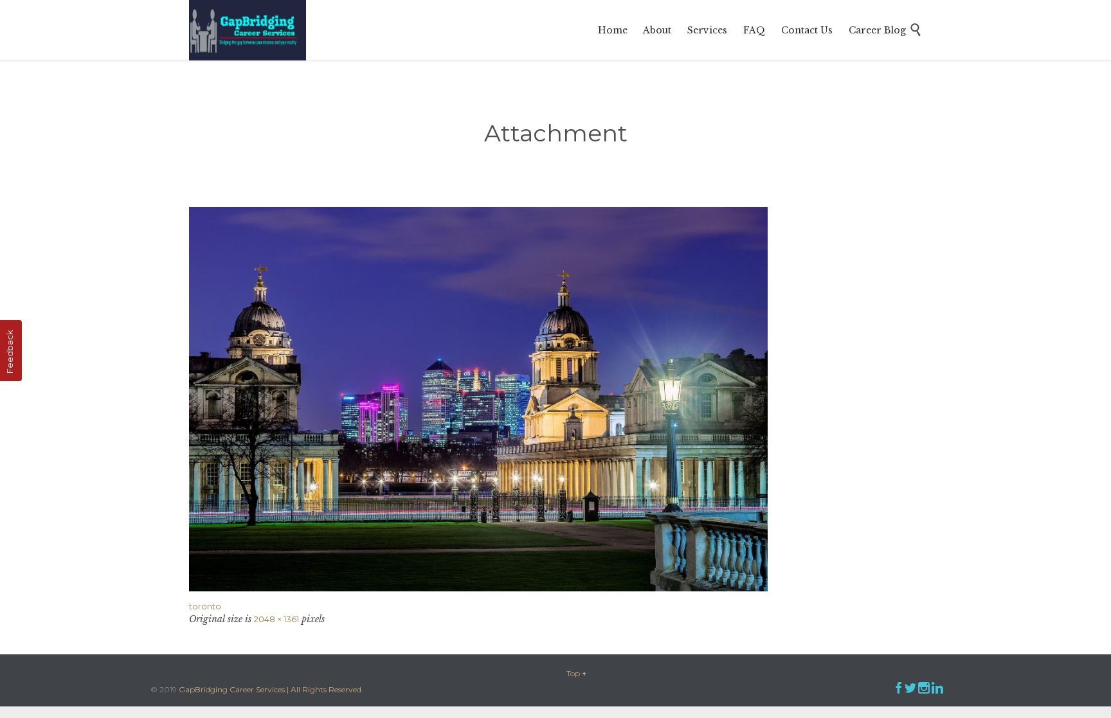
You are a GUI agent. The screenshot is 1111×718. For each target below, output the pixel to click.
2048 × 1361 (276, 619)
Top (573, 673)
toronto (205, 606)
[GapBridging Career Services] (247, 30)
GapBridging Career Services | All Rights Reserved (270, 689)
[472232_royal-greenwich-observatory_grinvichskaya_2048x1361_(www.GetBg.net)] (555, 399)
